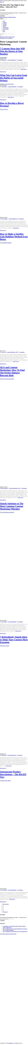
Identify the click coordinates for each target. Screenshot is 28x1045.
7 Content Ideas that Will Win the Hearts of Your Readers (12, 51)
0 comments (19, 60)
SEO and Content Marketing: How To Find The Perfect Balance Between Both (12, 371)
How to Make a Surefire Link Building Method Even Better (14, 237)
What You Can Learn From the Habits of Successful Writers (13, 78)
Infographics (6, 27)
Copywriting (6, 29)
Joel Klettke (4, 890)
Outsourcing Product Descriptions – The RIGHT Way (13, 774)
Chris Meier (4, 86)
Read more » (24, 69)
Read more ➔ (3, 71)
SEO (4, 21)
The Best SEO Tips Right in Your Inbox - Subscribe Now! (13, 12)
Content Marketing (11, 60)
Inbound (5, 25)
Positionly (11, 1043)
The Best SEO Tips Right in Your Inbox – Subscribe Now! (13, 917)
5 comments (20, 890)
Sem (4, 30)
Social (4, 26)
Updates (5, 22)
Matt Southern (4, 488)
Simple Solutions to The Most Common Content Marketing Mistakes (11, 506)
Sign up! (2, 2)
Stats (4, 31)
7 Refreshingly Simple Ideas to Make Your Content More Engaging (14, 640)
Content (4, 23)
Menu (2, 18)
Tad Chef (3, 352)
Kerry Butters (4, 218)
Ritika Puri (3, 60)
